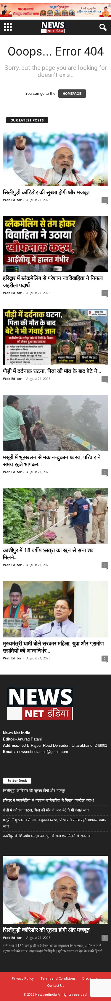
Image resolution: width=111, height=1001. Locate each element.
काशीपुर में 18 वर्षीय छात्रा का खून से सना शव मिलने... (48, 553)
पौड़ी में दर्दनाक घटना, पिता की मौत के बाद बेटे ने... (52, 371)
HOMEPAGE (72, 93)
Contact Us (55, 985)
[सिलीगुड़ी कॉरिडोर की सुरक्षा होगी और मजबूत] (55, 158)
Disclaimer (90, 978)
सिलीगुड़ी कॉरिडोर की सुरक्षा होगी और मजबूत (46, 192)
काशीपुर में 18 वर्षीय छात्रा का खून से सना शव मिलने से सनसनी (47, 836)
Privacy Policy (23, 978)
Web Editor (12, 200)
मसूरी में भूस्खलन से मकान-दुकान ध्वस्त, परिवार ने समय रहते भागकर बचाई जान (54, 823)
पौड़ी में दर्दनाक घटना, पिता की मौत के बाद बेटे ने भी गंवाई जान (46, 810)
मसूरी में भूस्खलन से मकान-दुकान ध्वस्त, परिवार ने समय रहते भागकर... (52, 460)
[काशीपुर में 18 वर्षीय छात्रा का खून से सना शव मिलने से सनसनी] (55, 516)
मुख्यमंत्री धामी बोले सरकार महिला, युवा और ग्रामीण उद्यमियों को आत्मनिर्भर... (53, 647)
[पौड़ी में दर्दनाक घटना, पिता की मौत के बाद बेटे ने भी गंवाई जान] (55, 337)
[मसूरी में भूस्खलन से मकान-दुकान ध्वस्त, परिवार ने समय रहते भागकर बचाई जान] (55, 423)
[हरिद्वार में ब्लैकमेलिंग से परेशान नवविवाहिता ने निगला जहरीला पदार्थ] (55, 244)
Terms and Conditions (58, 978)
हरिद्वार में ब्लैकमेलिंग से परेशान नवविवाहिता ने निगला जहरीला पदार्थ (53, 281)
